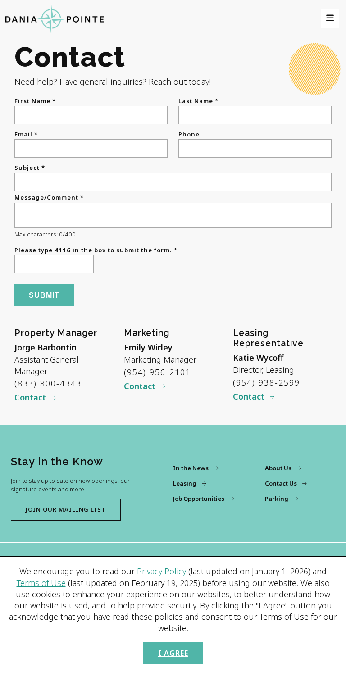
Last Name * (198, 101)
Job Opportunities (198, 499)
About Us (278, 468)
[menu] (330, 18)
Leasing (184, 483)
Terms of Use (41, 582)
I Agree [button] (173, 653)
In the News (191, 468)
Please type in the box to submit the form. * (96, 250)
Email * (26, 134)
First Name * (35, 101)
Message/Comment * (49, 197)
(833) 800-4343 (48, 383)
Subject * (29, 168)
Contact (30, 397)
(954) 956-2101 (157, 372)
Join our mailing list (66, 509)
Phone (189, 134)
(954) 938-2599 (266, 382)
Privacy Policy (161, 571)
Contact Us (281, 483)
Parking (276, 499)
